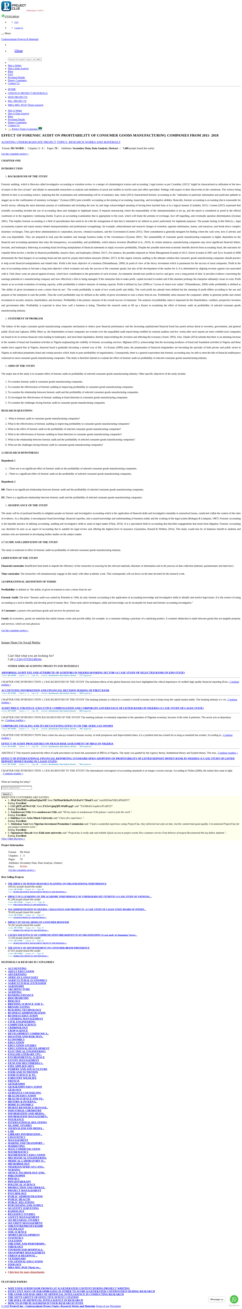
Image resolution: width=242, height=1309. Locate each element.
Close (18, 51)
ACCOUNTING (17, 968)
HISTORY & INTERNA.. (22, 1101)
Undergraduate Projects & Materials (20, 39)
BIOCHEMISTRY (18, 998)
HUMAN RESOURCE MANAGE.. (28, 1107)
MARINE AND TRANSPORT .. (26, 1143)
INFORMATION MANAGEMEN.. (28, 1116)
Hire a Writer (14, 65)
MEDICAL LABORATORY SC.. (27, 1160)
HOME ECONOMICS (20, 1104)
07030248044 (12, 16)
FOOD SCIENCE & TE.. (22, 1075)
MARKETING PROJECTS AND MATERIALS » (31, 930)
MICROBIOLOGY (19, 1163)
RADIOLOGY (16, 1211)
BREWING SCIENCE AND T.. (26, 1004)
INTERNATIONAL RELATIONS (27, 1122)
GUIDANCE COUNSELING (24, 1092)
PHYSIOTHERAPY (19, 1181)
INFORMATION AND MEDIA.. (26, 1113)
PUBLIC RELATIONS (21, 1202)
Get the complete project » (15, 153)
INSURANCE (16, 1119)
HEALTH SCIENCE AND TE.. (26, 1098)
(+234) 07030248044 (27, 659)
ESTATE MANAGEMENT (23, 1060)
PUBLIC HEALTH (19, 1199)
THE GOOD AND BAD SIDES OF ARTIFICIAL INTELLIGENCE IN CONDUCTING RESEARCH (66, 1294)
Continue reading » (15, 720)
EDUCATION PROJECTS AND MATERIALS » (30, 905)
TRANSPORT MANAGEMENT (26, 1252)
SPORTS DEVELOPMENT (24, 1235)
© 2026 (48, 1306)
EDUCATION (16, 1042)
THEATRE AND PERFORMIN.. (27, 1243)
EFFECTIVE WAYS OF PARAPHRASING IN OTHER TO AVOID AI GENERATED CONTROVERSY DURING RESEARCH (81, 1291)
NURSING (14, 1169)
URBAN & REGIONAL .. (22, 1255)
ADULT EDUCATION (21, 971)
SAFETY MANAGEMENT (23, 1217)
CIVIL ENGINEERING (21, 1021)
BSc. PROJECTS (17, 101)
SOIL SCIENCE (17, 1232)
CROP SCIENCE (18, 1030)
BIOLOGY (14, 1001)
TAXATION (15, 1240)
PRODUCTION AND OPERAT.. (26, 1187)
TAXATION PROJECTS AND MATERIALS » (30, 917)
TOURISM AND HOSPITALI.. (25, 1249)
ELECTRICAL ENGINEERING (27, 1051)
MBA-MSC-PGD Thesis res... (24, 1267)
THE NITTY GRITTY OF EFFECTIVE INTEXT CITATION (43, 1297)
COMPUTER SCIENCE (22, 1024)
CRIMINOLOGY (18, 1027)
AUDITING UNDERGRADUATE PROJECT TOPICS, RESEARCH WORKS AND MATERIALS (60, 142)
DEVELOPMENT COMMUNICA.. (28, 1033)
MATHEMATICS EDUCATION (26, 1155)
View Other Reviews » (13, 838)
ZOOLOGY (14, 1264)
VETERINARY (17, 1258)
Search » (7, 794)
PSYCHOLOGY (17, 1193)
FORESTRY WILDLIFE (22, 1078)
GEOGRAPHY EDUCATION (25, 1086)
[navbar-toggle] (2, 34)
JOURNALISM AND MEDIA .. (26, 1128)
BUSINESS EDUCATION (23, 1015)
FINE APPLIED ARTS (21, 1066)
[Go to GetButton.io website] (234, 1306)
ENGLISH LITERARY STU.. (25, 1054)
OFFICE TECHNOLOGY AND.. (26, 1172)
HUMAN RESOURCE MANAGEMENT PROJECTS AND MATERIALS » (40, 892)
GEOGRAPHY (16, 1084)
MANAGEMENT (18, 1140)
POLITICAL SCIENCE (21, 1184)
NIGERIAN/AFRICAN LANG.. (26, 1166)
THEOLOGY (15, 1246)
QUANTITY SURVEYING (23, 1208)
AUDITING (15, 992)
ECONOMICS (16, 1039)
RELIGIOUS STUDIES (21, 1214)
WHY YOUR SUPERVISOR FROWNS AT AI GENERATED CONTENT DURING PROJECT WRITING (69, 1288)
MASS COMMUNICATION (24, 1149)
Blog (10, 71)
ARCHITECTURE (19, 989)
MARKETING (16, 1146)
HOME (12, 89)
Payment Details (16, 77)
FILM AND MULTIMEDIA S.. (25, 1063)
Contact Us (18, 28)
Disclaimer (115, 1306)
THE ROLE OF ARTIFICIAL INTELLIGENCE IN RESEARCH (45, 1300)
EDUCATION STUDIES (22, 1045)
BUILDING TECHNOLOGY (24, 1010)
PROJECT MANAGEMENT (24, 1190)
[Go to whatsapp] (234, 1299)
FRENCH (13, 1081)
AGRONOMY (16, 986)
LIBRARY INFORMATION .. (25, 1134)
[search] (40, 59)
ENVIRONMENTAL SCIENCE (26, 1057)
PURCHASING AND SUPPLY (25, 1205)
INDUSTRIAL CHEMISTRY (25, 1110)
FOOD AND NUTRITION (23, 1072)
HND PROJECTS (17, 97)
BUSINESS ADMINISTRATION (27, 1012)
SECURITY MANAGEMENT (25, 1223)
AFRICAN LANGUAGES (23, 977)
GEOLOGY (14, 1089)
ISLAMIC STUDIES (20, 1125)
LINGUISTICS (16, 1137)
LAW (11, 1131)
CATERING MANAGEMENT (25, 1018)
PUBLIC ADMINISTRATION (25, 1196)
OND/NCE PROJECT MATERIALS (28, 93)
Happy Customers (17, 80)
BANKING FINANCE (21, 995)
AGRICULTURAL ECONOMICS (27, 980)
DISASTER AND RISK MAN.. (25, 1036)
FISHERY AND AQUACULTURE (27, 1069)
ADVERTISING (17, 974)
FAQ (16, 22)
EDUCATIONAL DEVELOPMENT (29, 1048)
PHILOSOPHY (16, 1175)
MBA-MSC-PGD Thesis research (25, 105)
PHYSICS (13, 1178)
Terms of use (102, 1306)
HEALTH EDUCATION (22, 1095)
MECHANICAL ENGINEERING (27, 1158)
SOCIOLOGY (16, 1229)
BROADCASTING (19, 1007)
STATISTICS (15, 1237)
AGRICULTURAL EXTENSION (27, 983)
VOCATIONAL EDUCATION (25, 1261)
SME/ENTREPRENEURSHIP (25, 1226)
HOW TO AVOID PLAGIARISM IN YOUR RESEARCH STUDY (45, 1303)
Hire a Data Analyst (18, 68)
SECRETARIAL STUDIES (23, 1220)
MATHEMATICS (18, 1152)
